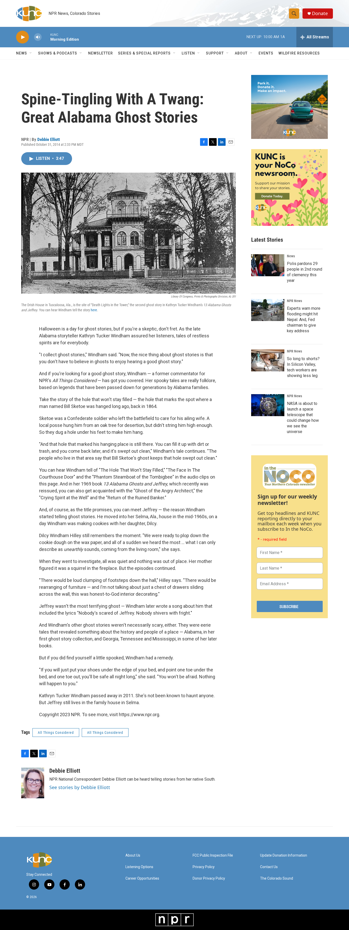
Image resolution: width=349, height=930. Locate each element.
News (291, 256)
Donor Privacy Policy (209, 878)
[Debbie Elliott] (32, 783)
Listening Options (139, 867)
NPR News (294, 301)
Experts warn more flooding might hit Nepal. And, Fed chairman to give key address (303, 319)
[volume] (37, 37)
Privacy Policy (204, 867)
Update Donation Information (283, 855)
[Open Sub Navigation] (31, 53)
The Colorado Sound (276, 878)
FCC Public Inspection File (213, 855)
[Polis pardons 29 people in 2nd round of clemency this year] (267, 265)
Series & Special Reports (144, 53)
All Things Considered (56, 732)
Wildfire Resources (299, 53)
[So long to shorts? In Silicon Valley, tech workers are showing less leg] (267, 360)
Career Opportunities (142, 878)
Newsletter (100, 53)
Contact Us (269, 867)
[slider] (46, 37)
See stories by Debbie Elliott (79, 787)
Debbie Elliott (48, 139)
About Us (132, 855)
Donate (320, 13)
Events (266, 53)
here (94, 310)
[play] (22, 37)
